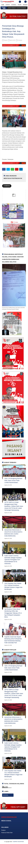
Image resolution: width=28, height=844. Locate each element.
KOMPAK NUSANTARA (18, 841)
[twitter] (8, 169)
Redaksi (3, 830)
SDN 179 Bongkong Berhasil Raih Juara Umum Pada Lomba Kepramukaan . (13, 480)
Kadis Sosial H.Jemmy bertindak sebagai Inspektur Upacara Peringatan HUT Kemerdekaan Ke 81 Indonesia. (13, 559)
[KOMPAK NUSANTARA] (7, 2)
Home (2, 4)
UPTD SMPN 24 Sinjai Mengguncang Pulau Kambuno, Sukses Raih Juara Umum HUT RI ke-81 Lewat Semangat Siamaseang (13, 506)
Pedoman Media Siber (7, 832)
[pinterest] (16, 169)
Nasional (13, 4)
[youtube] (12, 823)
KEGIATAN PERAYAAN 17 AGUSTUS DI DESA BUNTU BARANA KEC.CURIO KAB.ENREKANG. (13, 533)
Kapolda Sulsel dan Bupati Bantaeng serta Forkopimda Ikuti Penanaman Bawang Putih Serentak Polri (13, 640)
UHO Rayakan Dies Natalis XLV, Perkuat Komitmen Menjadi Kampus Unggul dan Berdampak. (13, 586)
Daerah (8, 4)
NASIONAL (5, 795)
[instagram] (10, 823)
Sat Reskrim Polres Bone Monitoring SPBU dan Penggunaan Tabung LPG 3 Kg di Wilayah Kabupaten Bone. (13, 613)
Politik (19, 4)
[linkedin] (21, 169)
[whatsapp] (12, 169)
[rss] (14, 823)
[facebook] (4, 169)
